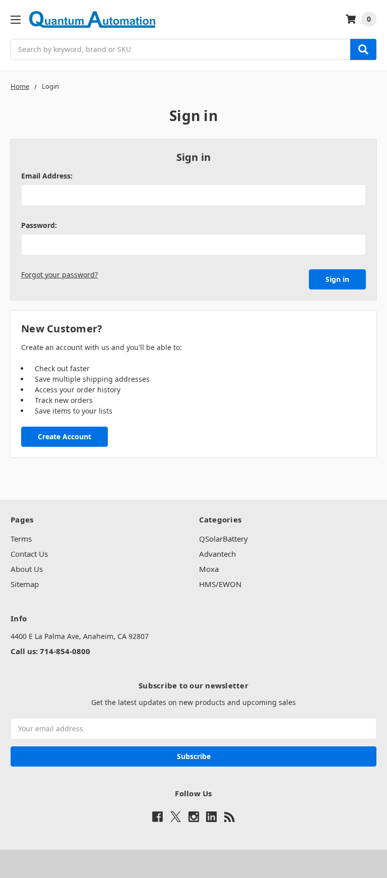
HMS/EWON (220, 584)
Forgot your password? (59, 274)
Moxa (209, 569)
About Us (27, 569)
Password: (39, 225)
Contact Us (29, 554)
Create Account (64, 436)
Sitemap (25, 584)
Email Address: (47, 176)
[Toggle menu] (15, 19)
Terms (21, 539)
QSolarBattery (223, 539)
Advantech (217, 554)
